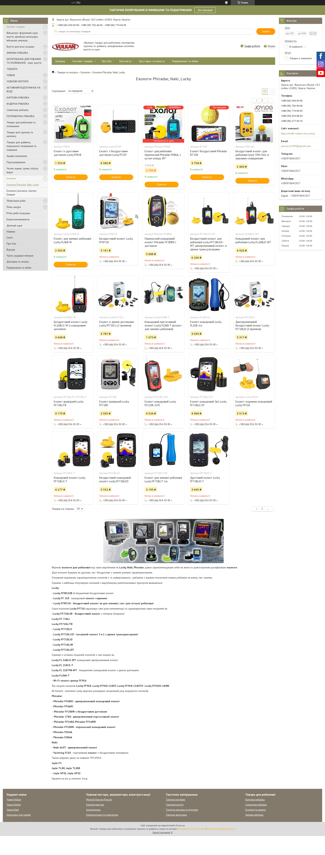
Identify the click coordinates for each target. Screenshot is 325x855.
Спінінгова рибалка (17, 110)
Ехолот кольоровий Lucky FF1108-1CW (160, 403)
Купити (70, 177)
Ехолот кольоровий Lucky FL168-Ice (205, 323)
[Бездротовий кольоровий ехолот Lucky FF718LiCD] (118, 450)
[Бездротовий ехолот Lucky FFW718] (118, 211)
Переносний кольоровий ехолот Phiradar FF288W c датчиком (160, 242)
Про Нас (11, 243)
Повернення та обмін (19, 267)
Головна (60, 61)
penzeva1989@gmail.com (296, 146)
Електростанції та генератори (102, 814)
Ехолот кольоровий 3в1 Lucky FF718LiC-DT (208, 403)
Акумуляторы (93, 809)
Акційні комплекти (17, 156)
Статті (10, 237)
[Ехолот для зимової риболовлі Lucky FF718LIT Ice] (163, 450)
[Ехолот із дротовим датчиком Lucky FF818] (72, 124)
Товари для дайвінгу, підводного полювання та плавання (21, 146)
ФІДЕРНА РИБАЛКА (18, 103)
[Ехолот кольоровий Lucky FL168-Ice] (209, 294)
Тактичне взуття (174, 804)
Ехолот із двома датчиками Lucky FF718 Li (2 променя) (116, 323)
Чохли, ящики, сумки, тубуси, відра (22, 170)
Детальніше (205, 10)
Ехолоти (11, 178)
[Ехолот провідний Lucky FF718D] (118, 374)
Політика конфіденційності (221, 828)
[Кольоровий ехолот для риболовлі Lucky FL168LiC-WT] (254, 211)
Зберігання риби (16, 200)
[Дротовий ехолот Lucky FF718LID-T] (209, 450)
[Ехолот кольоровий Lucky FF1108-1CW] (163, 374)
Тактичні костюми (175, 799)
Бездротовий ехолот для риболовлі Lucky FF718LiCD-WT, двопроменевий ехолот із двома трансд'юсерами (208, 244)
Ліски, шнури (14, 207)
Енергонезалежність (18, 219)
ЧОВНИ (11, 75)
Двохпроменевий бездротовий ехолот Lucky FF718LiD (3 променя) (252, 325)
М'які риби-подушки (18, 213)
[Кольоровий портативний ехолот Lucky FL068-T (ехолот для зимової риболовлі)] (163, 294)
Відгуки (11, 249)
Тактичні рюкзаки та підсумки (182, 809)
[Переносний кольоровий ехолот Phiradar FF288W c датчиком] (163, 211)
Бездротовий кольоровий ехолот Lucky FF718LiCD (115, 479)
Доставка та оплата (18, 261)
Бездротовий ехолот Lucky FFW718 (116, 240)
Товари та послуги (67, 72)
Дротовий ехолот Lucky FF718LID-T (205, 479)
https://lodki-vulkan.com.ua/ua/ (298, 133)
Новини (11, 231)
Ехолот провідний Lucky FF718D (114, 403)
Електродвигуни (95, 804)
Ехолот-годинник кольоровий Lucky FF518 (253, 403)
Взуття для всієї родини (20, 46)
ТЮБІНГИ (12, 69)
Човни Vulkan (14, 799)
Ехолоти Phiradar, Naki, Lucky (23, 184)
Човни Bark (13, 809)
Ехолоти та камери (255, 809)
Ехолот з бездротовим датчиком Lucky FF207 (113, 153)
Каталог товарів (16, 26)
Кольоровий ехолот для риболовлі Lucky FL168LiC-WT (253, 240)
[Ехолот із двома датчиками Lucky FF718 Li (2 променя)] (118, 294)
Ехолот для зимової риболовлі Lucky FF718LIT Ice (163, 479)
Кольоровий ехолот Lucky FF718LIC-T (69, 479)
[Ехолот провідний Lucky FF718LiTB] (72, 374)
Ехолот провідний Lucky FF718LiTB (68, 403)
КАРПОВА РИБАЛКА (18, 97)
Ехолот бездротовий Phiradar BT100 (208, 153)
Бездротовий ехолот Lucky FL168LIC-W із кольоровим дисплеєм (70, 325)
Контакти (125, 61)
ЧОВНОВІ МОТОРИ (17, 81)
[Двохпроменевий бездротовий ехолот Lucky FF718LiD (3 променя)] (254, 294)
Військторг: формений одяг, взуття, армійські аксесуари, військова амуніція (22, 36)
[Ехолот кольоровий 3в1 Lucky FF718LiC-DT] (209, 374)
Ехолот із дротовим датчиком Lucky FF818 (67, 153)
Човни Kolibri (14, 804)
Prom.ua (180, 825)
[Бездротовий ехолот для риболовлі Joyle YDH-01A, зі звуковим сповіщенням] (254, 124)
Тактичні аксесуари (176, 814)
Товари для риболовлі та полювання (21, 124)
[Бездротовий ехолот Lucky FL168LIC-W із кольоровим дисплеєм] (72, 294)
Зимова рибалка (254, 814)
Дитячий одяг (14, 225)
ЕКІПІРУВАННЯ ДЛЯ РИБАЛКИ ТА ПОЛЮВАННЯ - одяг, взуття (24, 60)
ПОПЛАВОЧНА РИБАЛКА (20, 116)
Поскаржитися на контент (191, 828)
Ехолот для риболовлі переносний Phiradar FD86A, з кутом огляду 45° (163, 154)
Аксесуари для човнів (19, 814)
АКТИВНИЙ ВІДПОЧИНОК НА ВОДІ (23, 89)
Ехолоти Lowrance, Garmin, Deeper (22, 192)
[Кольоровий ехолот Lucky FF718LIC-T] (72, 450)
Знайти (266, 31)
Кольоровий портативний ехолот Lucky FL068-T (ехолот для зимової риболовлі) (163, 325)
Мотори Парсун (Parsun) (99, 799)
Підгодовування (16, 162)
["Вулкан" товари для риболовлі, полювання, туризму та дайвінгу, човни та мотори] (66, 46)
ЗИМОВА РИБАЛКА (17, 53)
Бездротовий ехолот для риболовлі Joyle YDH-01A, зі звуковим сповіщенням (252, 154)
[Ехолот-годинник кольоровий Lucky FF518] (254, 374)
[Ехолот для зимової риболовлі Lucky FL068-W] (72, 211)
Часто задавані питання (20, 255)
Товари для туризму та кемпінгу (20, 134)
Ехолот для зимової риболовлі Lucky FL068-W (72, 240)
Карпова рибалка (255, 799)
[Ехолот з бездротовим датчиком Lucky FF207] (118, 124)
